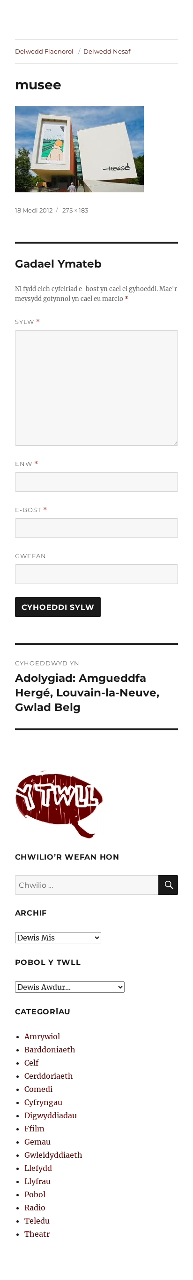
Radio (34, 1207)
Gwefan (30, 556)
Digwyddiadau (50, 1115)
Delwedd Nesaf (106, 51)
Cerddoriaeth (48, 1076)
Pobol (34, 1194)
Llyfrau (37, 1181)
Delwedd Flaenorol (44, 51)
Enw (26, 464)
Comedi (38, 1089)
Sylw (27, 322)
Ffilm (34, 1128)
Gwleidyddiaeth (53, 1155)
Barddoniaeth (49, 1049)
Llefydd (38, 1168)
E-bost (31, 510)
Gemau (37, 1141)
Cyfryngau (43, 1102)
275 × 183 (75, 210)
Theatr (37, 1234)
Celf (31, 1062)
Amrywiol (42, 1036)
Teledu (37, 1220)
